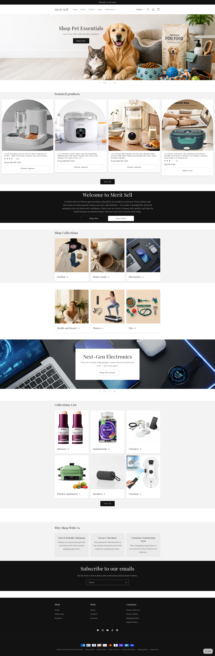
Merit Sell (65, 649)
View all (107, 182)
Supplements (100, 448)
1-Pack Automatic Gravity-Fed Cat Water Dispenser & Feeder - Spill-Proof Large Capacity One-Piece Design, (25, 155)
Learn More (121, 218)
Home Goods (100, 276)
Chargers (134, 448)
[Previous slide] (99, 82)
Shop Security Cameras (107, 372)
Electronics (135, 276)
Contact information (128, 649)
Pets (131, 328)
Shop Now (105, 54)
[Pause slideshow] (115, 82)
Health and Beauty (67, 328)
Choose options (27, 168)
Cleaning (133, 493)
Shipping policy (143, 649)
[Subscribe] (126, 582)
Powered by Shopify (76, 649)
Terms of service (113, 649)
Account (93, 618)
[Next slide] (109, 82)
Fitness (97, 328)
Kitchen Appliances (67, 493)
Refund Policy (132, 622)
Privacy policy (89, 649)
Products (58, 618)
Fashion (61, 276)
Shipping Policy (132, 618)
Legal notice (154, 649)
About (93, 610)
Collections (59, 614)
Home (57, 610)
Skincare (62, 448)
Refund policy (101, 649)
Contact (93, 614)
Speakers (98, 493)
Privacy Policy (132, 614)
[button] (111, 9)
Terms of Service (133, 610)
